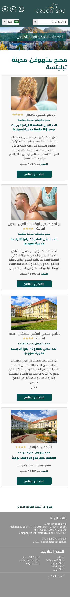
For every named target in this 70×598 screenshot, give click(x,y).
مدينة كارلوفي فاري (31, 557)
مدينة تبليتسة (58, 566)
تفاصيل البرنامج (34, 174)
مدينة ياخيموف (33, 563)
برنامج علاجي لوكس (41, 114)
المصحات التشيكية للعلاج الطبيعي (39, 36)
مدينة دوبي (58, 569)
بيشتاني (60, 557)
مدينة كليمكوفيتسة (55, 560)
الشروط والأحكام (56, 576)
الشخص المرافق (41, 447)
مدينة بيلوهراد (58, 563)
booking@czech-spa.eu (53, 541)
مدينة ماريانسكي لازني (29, 560)
